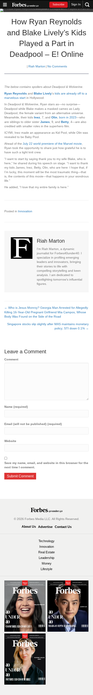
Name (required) (16, 406)
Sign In (76, 4)
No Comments (57, 66)
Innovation (25, 211)
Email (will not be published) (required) (33, 424)
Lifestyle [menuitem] (46, 569)
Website (10, 441)
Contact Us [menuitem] (63, 527)
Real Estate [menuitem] (46, 552)
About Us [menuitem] (29, 526)
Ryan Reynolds (15, 93)
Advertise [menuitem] (45, 527)
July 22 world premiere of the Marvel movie (52, 143)
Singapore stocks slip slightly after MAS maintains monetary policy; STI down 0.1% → (48, 326)
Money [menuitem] (46, 563)
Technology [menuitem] (46, 541)
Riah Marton (36, 66)
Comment (11, 359)
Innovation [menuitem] (46, 546)
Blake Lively (43, 93)
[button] (58, 5)
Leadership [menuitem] (46, 558)
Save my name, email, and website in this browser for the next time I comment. (46, 465)
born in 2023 (67, 117)
